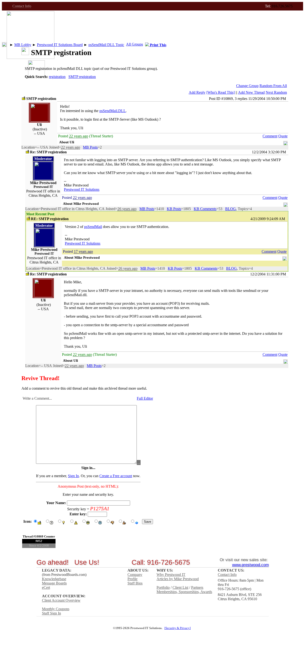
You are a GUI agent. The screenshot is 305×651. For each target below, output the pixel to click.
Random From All (273, 86)
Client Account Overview (61, 600)
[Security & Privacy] (177, 628)
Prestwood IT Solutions (81, 189)
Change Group (247, 86)
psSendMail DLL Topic (106, 45)
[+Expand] (4, 44)
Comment (270, 136)
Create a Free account (115, 476)
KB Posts (174, 209)
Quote (283, 136)
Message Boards (54, 583)
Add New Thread (251, 92)
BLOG (230, 209)
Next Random (276, 92)
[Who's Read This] (220, 92)
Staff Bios (134, 583)
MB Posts (90, 147)
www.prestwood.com (250, 564)
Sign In (73, 476)
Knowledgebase (54, 579)
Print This (157, 45)
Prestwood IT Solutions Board (60, 45)
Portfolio (163, 587)
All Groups (134, 44)
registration (57, 77)
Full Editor (145, 398)
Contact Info (21, 6)
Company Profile (134, 577)
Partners (197, 587)
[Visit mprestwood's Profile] (43, 178)
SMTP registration (82, 77)
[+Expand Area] (285, 142)
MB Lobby (22, 45)
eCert (46, 587)
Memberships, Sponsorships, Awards (184, 592)
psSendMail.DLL (112, 111)
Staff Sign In (51, 613)
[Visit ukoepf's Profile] (39, 120)
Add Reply (197, 92)
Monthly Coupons (55, 609)
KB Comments (205, 209)
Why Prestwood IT (171, 575)
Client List (180, 587)
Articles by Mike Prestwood (178, 579)
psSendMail (93, 227)
